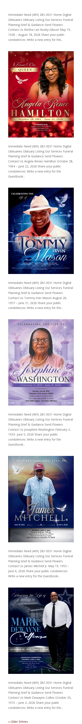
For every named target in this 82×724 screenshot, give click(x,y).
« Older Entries (18, 722)
